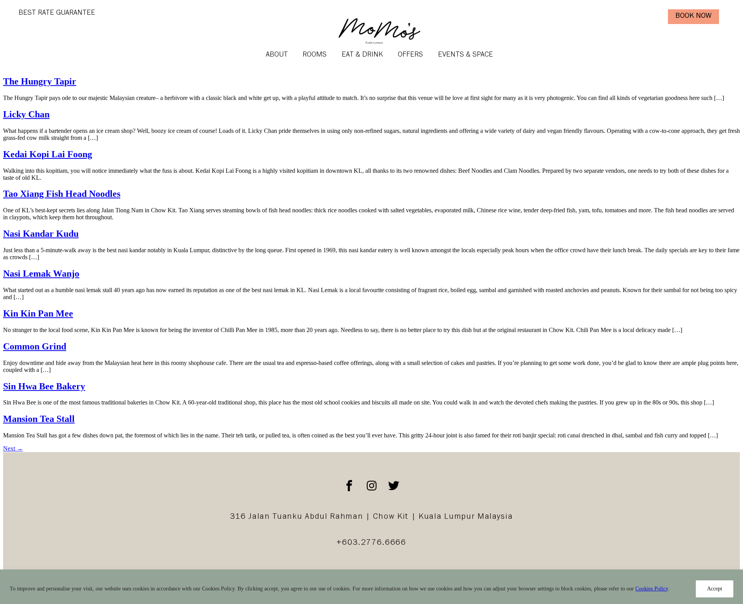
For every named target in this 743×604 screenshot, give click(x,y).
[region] (371, 587)
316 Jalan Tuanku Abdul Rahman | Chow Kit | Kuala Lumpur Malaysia (371, 517)
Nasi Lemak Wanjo (41, 273)
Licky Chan (26, 114)
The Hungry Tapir (39, 81)
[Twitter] (394, 486)
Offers (410, 55)
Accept (714, 589)
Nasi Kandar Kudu (41, 234)
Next (13, 448)
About (277, 55)
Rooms (315, 55)
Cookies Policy (651, 589)
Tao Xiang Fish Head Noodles (61, 194)
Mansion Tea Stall (39, 419)
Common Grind (34, 346)
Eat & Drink (362, 55)
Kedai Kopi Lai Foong (47, 154)
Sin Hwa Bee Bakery (44, 386)
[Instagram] (371, 486)
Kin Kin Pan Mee (38, 313)
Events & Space (465, 55)
